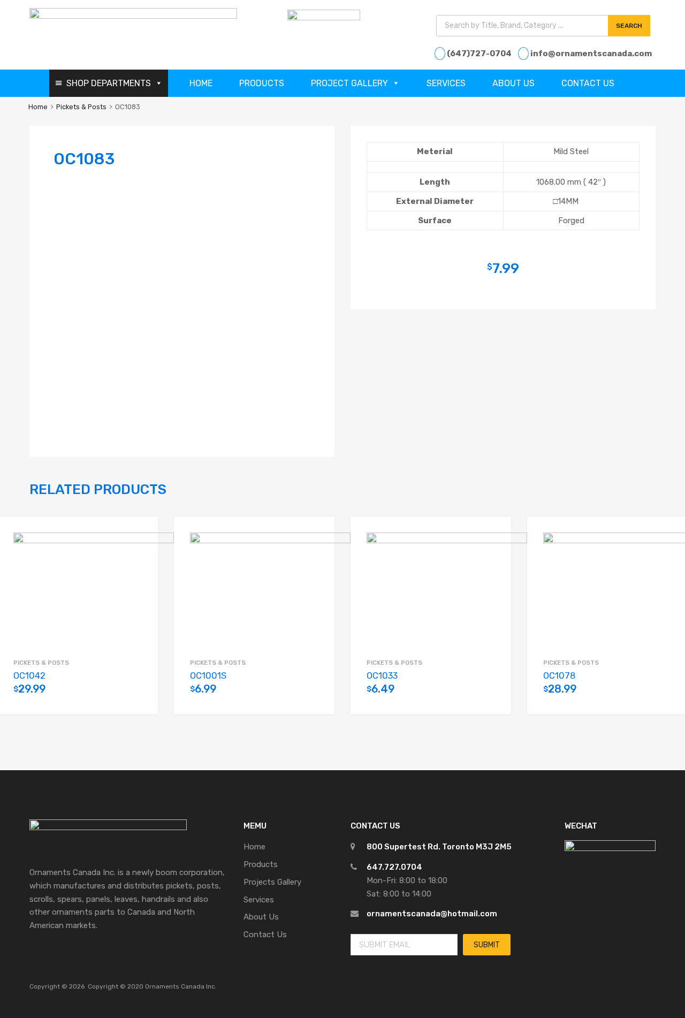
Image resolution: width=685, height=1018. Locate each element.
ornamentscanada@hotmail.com (432, 913)
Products (261, 83)
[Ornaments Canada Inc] (133, 16)
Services (446, 83)
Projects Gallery (272, 882)
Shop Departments (108, 83)
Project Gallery (349, 83)
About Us (513, 83)
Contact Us (587, 83)
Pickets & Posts (81, 107)
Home (200, 83)
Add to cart (136, 695)
